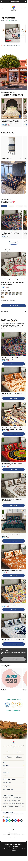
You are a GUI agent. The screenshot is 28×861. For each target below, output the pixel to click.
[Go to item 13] (21, 278)
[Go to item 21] (17, 279)
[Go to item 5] (9, 278)
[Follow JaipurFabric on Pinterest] (18, 820)
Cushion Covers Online (15, 800)
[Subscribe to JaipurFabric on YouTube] (21, 820)
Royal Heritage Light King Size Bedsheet (12, 393)
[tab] (4, 206)
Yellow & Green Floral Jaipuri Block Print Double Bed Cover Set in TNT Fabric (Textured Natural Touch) (10, 122)
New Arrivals (21, 807)
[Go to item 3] (6, 278)
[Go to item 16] (9, 279)
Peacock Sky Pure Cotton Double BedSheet (13, 639)
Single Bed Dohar (7, 800)
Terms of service (4, 848)
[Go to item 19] (14, 279)
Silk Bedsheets (13, 804)
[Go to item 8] (13, 278)
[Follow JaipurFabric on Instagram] (4, 820)
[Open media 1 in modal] (23, 254)
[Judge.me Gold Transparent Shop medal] (13, 704)
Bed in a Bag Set (18, 806)
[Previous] (1, 1)
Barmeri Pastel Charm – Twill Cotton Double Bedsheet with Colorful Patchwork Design (13, 428)
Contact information (22, 848)
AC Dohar (13, 799)
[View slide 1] (11, 838)
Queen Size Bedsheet (20, 803)
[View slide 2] (13, 838)
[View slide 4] (16, 838)
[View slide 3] (14, 838)
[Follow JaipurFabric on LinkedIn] (15, 820)
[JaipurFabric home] (13, 742)
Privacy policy (10, 848)
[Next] (25, 1)
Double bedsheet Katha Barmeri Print (11, 605)
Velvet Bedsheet (10, 806)
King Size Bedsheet (11, 803)
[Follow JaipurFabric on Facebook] (7, 820)
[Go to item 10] (16, 278)
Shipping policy (15, 848)
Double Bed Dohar (20, 799)
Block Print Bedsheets (7, 799)
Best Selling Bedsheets (13, 807)
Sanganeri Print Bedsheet (14, 802)
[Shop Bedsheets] (13, 75)
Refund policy (13, 850)
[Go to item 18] (13, 279)
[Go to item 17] (11, 279)
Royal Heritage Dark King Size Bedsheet (12, 570)
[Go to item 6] (10, 278)
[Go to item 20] (16, 279)
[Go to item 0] (2, 278)
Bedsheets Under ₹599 (7, 797)
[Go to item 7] (12, 278)
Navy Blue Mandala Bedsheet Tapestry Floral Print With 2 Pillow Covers (10, 233)
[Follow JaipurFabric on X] (12, 820)
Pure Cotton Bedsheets (17, 797)
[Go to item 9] (15, 278)
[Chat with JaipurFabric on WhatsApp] (9, 820)
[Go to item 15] (24, 278)
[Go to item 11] (18, 278)
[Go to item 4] (7, 278)
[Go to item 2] (4, 278)
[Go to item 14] (23, 278)
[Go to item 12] (20, 278)
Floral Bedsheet (6, 804)
